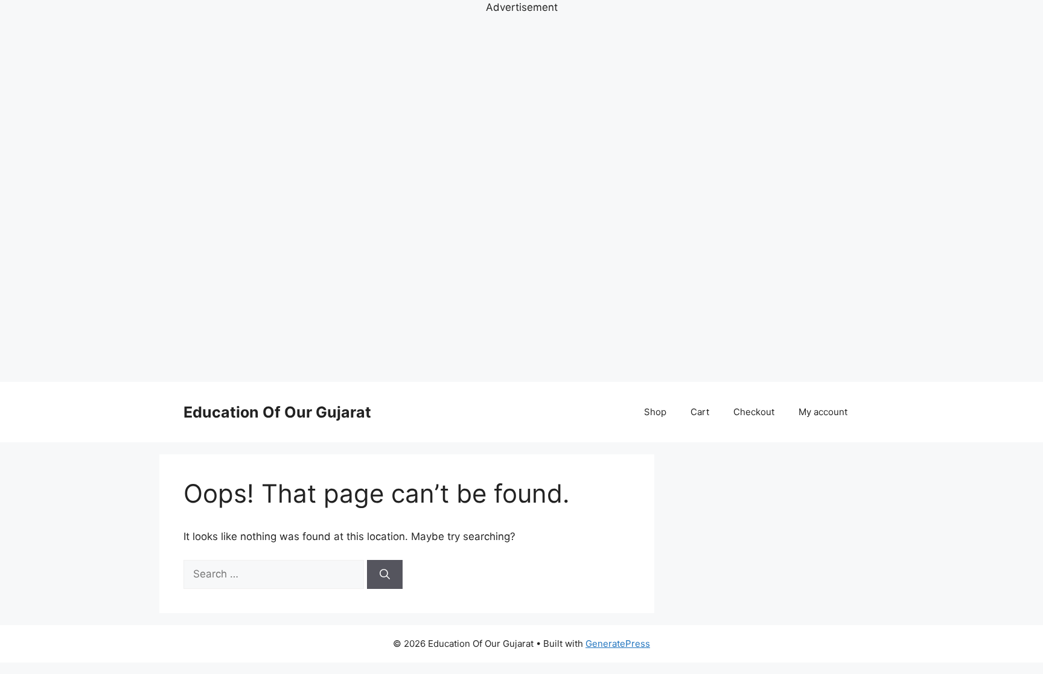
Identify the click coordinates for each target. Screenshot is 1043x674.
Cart (700, 412)
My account (823, 412)
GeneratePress (617, 643)
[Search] (385, 574)
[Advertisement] (521, 197)
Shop (655, 412)
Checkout (753, 412)
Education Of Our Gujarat (277, 412)
